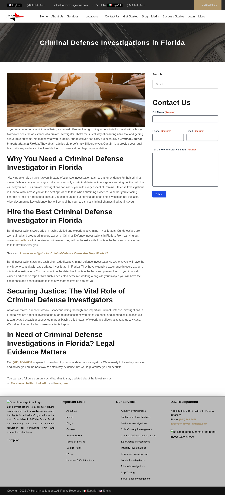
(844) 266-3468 (188, 419)
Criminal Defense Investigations (138, 435)
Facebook (17, 383)
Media (155, 16)
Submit (159, 194)
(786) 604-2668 (35, 5)
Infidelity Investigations (133, 447)
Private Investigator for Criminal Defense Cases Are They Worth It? (64, 253)
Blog (145, 16)
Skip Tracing (128, 472)
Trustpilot (12, 440)
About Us (57, 16)
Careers (70, 429)
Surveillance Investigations (135, 478)
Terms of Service (75, 441)
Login (191, 16)
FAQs (69, 454)
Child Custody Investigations (136, 429)
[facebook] (172, 5)
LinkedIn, (42, 383)
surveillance (23, 240)
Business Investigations (134, 423)
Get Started (130, 16)
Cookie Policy (73, 447)
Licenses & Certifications (80, 460)
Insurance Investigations (134, 454)
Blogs (69, 423)
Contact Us (209, 5)
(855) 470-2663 (135, 5)
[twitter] (183, 5)
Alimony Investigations (133, 410)
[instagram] (188, 5)
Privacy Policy (74, 435)
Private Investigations (133, 466)
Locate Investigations (132, 460)
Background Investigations (135, 417)
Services (73, 16)
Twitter (30, 383)
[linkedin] (177, 5)
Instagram (61, 383)
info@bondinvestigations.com (71, 5)
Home (44, 16)
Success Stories (173, 16)
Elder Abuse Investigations (135, 441)
